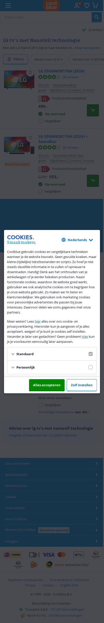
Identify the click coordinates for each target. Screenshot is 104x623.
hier (38, 321)
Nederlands (77, 240)
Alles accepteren (47, 385)
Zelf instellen (82, 385)
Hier (85, 336)
